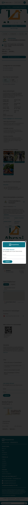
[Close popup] (26, 241)
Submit (7, 261)
